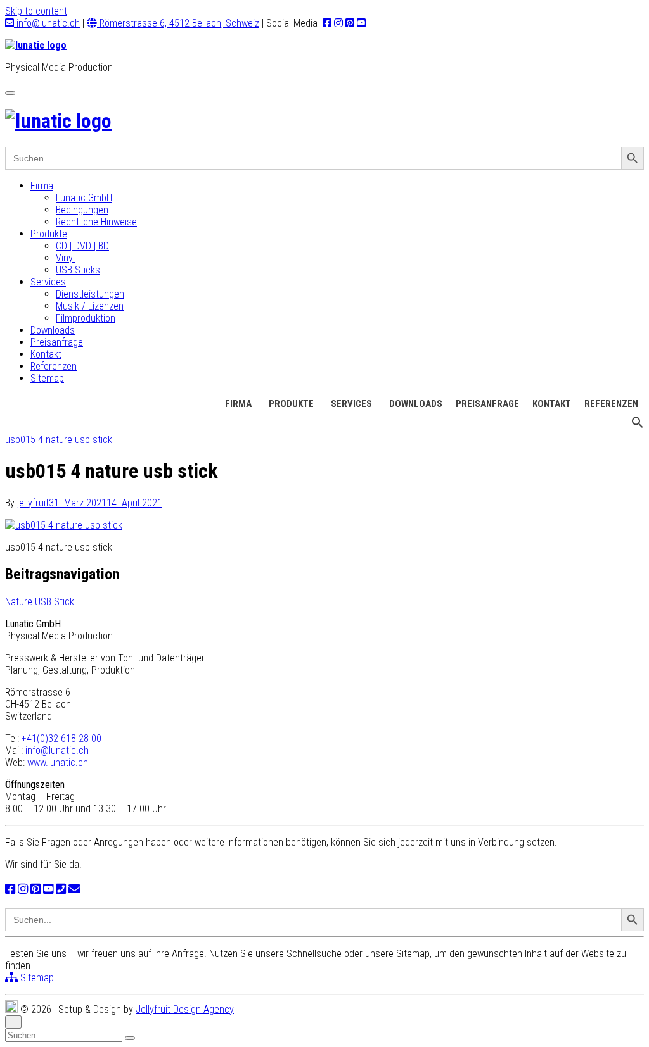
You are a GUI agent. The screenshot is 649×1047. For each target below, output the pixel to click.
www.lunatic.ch (57, 762)
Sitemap (47, 378)
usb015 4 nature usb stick (58, 440)
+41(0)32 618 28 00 (61, 738)
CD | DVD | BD (82, 246)
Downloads (52, 330)
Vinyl (65, 258)
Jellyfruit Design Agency (185, 1009)
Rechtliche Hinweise (96, 222)
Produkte (48, 234)
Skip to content (36, 11)
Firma (41, 186)
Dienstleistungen (90, 294)
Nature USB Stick (39, 602)
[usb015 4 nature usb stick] (63, 525)
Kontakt (45, 354)
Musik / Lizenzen (90, 306)
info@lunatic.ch (47, 23)
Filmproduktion (85, 318)
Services (48, 282)
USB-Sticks (78, 270)
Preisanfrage (56, 342)
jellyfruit (33, 503)
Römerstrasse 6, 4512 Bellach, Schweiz (178, 23)
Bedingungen (82, 210)
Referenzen (53, 366)
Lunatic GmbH (84, 198)
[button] (637, 425)
